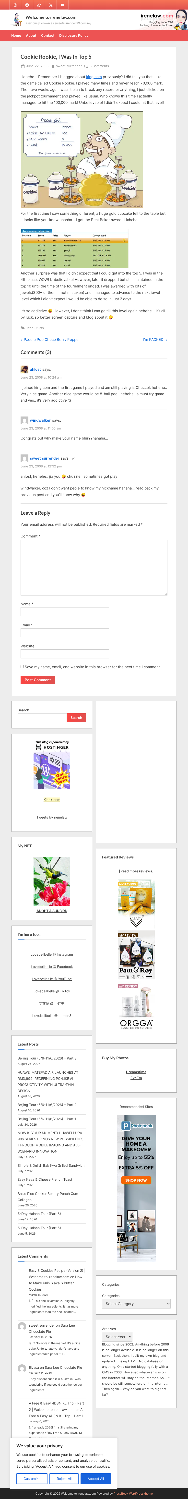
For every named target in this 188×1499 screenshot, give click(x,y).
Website (28, 646)
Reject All (64, 1478)
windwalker (40, 420)
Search (23, 710)
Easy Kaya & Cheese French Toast (45, 1179)
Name (27, 604)
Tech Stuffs (35, 328)
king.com (94, 76)
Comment (30, 536)
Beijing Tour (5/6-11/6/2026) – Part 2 (47, 1105)
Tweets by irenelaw (51, 817)
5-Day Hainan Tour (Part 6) (39, 1214)
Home (16, 35)
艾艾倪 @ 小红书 (52, 1003)
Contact (47, 35)
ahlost (35, 369)
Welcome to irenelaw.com (50, 17)
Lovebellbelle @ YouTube (52, 979)
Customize (32, 1478)
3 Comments (99, 66)
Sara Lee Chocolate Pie (63, 1367)
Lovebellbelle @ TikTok (52, 991)
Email (27, 625)
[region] (64, 1463)
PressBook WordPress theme (133, 1493)
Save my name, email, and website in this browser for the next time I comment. (93, 667)
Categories (110, 1296)
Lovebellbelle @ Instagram (52, 954)
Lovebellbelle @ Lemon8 (51, 1015)
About (31, 35)
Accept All (96, 1478)
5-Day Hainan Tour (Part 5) (39, 1228)
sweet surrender (69, 66)
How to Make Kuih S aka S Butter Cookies (55, 1283)
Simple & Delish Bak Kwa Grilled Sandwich (51, 1165)
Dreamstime (136, 1072)
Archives (109, 1329)
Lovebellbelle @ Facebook (52, 966)
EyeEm (136, 1078)
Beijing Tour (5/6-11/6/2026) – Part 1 (47, 1119)
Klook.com (52, 799)
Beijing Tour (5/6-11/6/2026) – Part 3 (47, 1058)
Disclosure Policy (73, 35)
